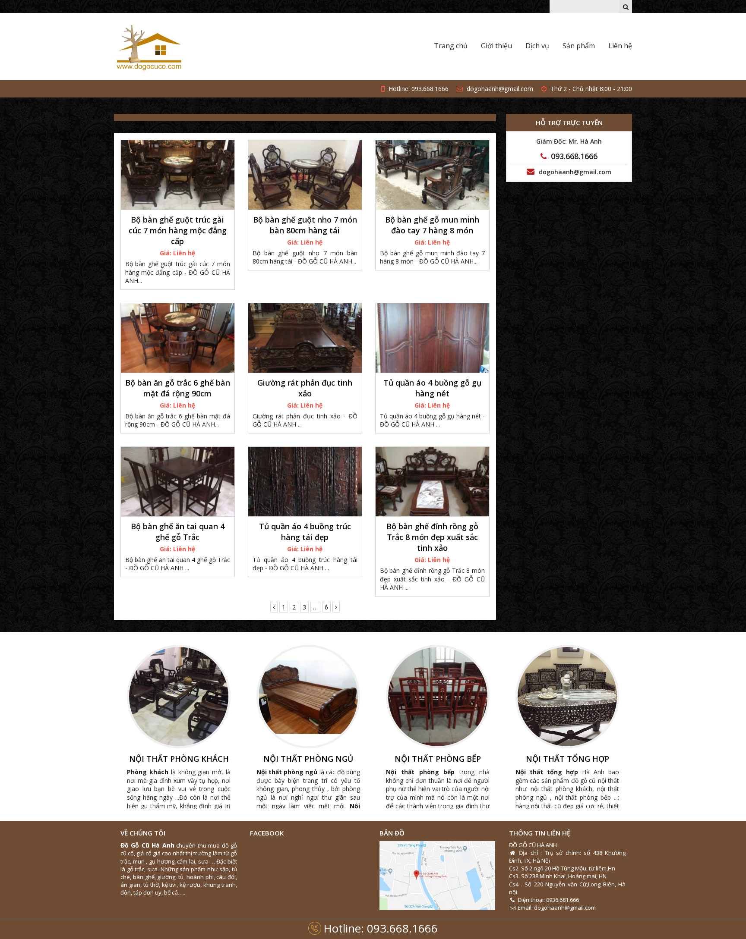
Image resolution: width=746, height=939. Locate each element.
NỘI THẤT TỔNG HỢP (567, 759)
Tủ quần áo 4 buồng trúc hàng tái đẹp (305, 531)
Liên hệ (620, 45)
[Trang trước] (274, 607)
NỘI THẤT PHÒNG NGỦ (308, 759)
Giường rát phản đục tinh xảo (304, 388)
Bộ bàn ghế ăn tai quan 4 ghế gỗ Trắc (177, 531)
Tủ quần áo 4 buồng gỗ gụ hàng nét (432, 388)
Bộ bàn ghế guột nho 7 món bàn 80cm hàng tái (305, 225)
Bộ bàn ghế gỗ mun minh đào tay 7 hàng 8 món (432, 225)
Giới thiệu (496, 45)
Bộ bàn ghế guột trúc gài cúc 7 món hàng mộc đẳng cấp (178, 230)
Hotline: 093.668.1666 (380, 928)
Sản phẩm (579, 45)
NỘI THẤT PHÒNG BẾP (438, 759)
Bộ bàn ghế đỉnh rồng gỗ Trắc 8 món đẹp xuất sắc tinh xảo (432, 537)
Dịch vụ (537, 45)
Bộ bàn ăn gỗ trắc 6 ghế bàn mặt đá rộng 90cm (177, 388)
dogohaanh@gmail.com (499, 89)
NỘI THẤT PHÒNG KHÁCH (179, 759)
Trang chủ (451, 45)
